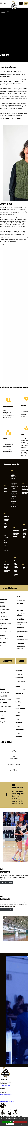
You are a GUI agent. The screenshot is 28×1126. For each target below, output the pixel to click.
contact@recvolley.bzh (5, 1085)
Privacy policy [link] (18, 1124)
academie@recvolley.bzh (6, 1094)
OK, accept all (7, 1121)
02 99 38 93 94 (3, 1096)
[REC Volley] (14, 5)
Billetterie (26, 3)
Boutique (21, 3)
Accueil (3, 12)
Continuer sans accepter (19, 1121)
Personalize (10, 1124)
